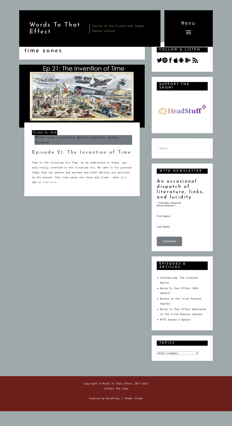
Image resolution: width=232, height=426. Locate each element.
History (113, 137)
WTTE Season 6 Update (175, 319)
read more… (50, 182)
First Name (163, 216)
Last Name (163, 226)
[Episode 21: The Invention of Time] (82, 95)
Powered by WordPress (104, 398)
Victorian (42, 142)
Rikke (139, 398)
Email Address (166, 205)
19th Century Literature (56, 137)
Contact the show (116, 388)
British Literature (91, 137)
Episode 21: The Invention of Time (81, 152)
